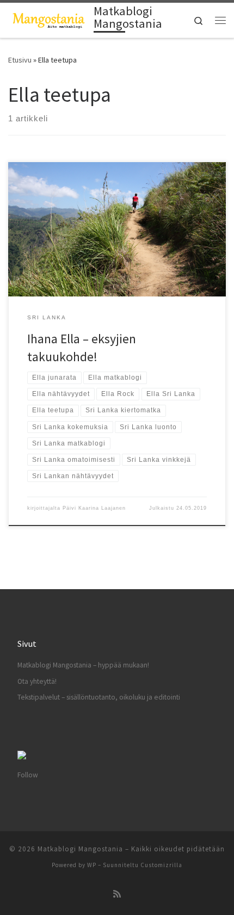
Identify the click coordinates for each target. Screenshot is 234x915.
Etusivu (20, 60)
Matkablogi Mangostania (80, 849)
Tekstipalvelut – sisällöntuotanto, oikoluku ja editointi (98, 697)
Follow (27, 775)
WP (91, 865)
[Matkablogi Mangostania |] (49, 19)
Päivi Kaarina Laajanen (94, 508)
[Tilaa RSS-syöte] (117, 894)
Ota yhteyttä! (37, 681)
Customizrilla (161, 865)
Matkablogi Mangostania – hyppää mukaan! (83, 665)
